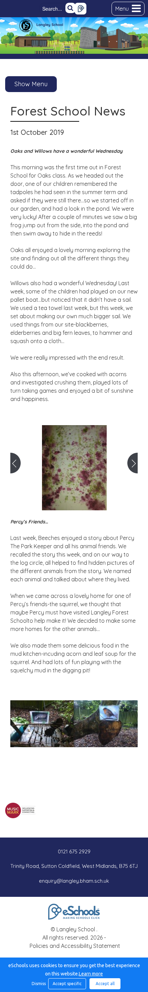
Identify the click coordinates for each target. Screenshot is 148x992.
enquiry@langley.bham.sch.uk (74, 881)
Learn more (91, 973)
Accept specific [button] (67, 983)
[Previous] (15, 463)
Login (80, 8)
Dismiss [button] (38, 983)
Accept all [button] (105, 983)
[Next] (132, 463)
